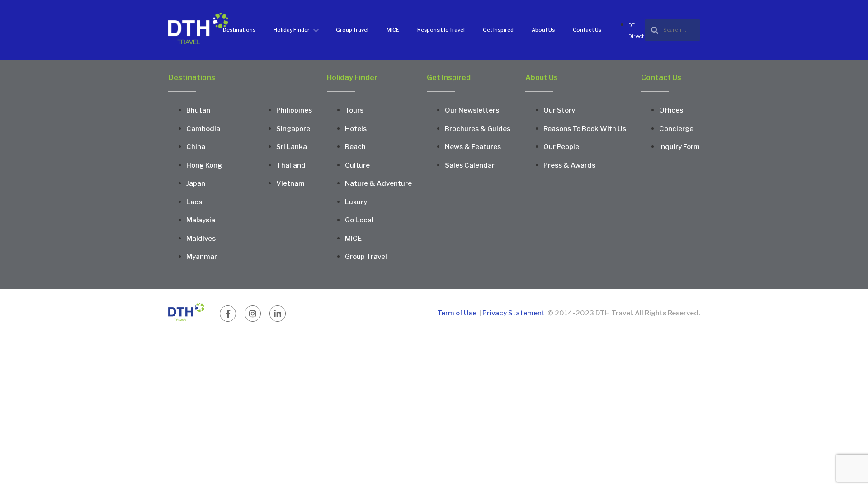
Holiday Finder (292, 30)
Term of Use (457, 313)
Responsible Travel (441, 30)
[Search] (672, 30)
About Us (543, 30)
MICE (393, 30)
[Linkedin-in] (277, 313)
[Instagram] (253, 313)
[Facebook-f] (228, 313)
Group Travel (352, 30)
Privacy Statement (513, 313)
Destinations (239, 30)
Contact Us (587, 30)
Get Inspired (498, 30)
